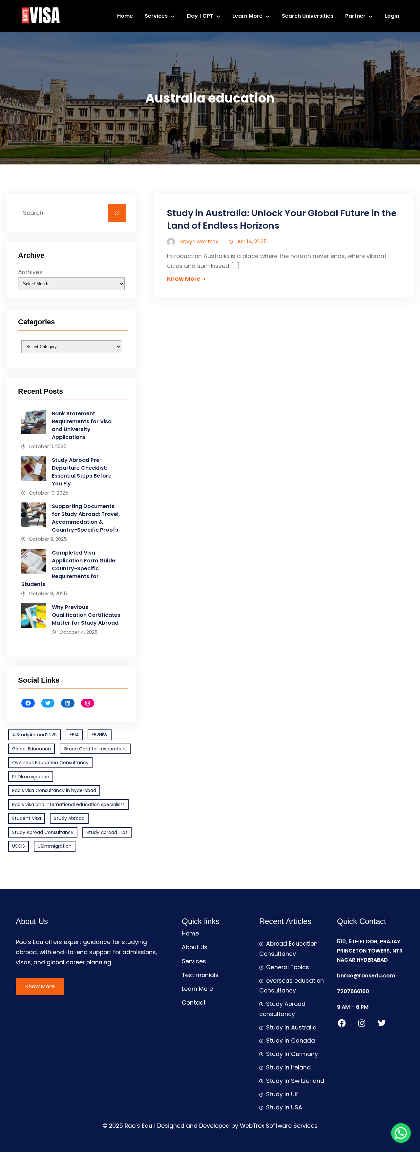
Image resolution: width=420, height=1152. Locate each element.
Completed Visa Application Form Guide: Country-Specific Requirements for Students (68, 568)
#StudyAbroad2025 (34, 734)
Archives (30, 272)
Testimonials (200, 975)
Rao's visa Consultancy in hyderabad (54, 790)
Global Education (31, 749)
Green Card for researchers (95, 749)
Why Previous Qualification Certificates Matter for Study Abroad (86, 615)
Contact (194, 1003)
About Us (194, 947)
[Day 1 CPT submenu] (218, 15)
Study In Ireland (288, 1067)
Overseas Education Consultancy (50, 762)
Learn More (197, 989)
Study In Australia (291, 1027)
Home (190, 933)
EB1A (74, 734)
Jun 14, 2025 (251, 241)
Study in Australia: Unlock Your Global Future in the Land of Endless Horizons (282, 219)
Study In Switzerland (295, 1081)
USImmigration (55, 846)
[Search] (117, 213)
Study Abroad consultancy (282, 1009)
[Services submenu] (172, 15)
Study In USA (284, 1107)
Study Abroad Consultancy (43, 832)
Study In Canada (290, 1041)
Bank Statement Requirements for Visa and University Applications (82, 425)
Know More (183, 279)
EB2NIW (100, 734)
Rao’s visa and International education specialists (68, 804)
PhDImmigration (30, 776)
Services (194, 961)
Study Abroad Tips (107, 832)
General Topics (287, 967)
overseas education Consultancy (291, 986)
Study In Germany (292, 1054)
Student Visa (26, 818)
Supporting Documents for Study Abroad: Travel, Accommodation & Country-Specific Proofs (86, 518)
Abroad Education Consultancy (288, 949)
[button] (401, 1133)
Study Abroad (69, 818)
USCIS (18, 846)
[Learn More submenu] (267, 15)
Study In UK (282, 1094)
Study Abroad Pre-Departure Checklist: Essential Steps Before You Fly (82, 471)
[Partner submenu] (370, 15)
